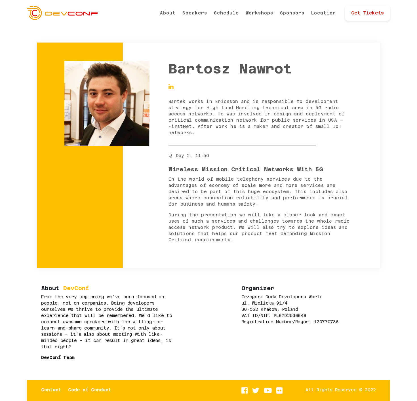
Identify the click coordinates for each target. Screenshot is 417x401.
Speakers (194, 12)
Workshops (259, 12)
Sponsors (292, 12)
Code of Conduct (89, 389)
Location (323, 12)
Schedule (226, 12)
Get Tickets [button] (367, 13)
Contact (51, 389)
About (168, 12)
